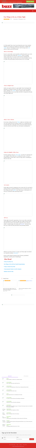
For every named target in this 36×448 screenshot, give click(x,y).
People (8, 378)
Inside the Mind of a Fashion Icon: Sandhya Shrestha (14, 379)
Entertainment (6, 19)
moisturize (22, 224)
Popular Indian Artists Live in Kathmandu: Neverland (14, 394)
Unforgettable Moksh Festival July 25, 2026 (13, 426)
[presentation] (31, 278)
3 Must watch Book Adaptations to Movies (25, 288)
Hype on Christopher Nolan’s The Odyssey (13, 413)
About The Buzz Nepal (12, 444)
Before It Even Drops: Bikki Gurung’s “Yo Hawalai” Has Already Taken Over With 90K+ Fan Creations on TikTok (10, 289)
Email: (17, 437)
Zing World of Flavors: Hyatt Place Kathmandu (13, 402)
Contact (17, 444)
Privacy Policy (25, 444)
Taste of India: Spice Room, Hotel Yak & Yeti (13, 383)
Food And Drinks (9, 382)
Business (21, 444)
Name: (5, 437)
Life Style (8, 420)
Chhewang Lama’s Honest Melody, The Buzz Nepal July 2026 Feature (17, 418)
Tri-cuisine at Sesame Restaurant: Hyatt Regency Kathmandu (15, 398)
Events (8, 393)
